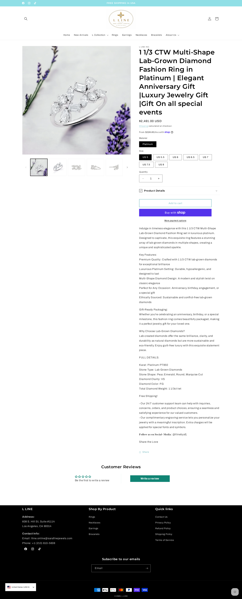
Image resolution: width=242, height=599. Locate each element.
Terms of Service (164, 540)
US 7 (205, 157)
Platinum (148, 144)
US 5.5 (160, 157)
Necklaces (94, 522)
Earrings (93, 528)
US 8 (161, 164)
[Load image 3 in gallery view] (76, 167)
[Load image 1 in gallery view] (38, 167)
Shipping (143, 126)
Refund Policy (163, 528)
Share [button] (145, 452)
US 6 (175, 157)
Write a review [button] (150, 478)
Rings (92, 516)
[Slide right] (127, 167)
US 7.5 (146, 164)
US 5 (145, 157)
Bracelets (94, 534)
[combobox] (18, 587)
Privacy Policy (163, 522)
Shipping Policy (163, 534)
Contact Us (161, 516)
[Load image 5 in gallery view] (114, 167)
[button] (25, 18)
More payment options (175, 220)
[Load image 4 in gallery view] (95, 167)
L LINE (125, 596)
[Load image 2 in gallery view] (57, 167)
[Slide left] (25, 167)
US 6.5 (191, 157)
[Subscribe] (146, 568)
